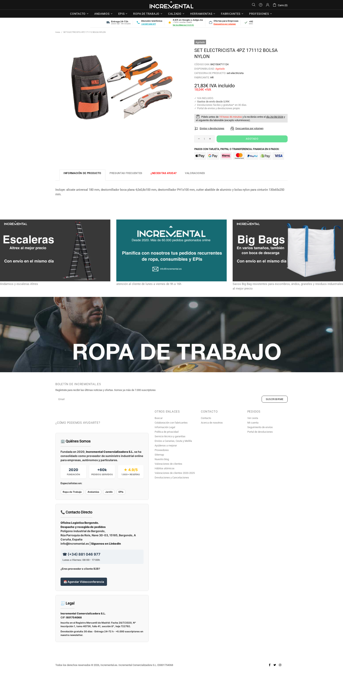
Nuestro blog (162, 459)
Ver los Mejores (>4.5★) (183, 25)
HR (212, 77)
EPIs (121, 491)
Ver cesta (252, 418)
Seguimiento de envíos (260, 427)
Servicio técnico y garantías (170, 436)
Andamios (93, 491)
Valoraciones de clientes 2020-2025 (175, 472)
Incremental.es (171, 4)
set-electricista (235, 73)
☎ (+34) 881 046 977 (81, 554)
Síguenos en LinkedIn (106, 543)
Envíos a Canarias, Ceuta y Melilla (173, 440)
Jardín (109, 491)
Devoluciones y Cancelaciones (172, 477)
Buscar (159, 418)
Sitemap (159, 454)
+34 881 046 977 (148, 24)
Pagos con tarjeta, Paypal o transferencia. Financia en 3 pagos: (236, 149)
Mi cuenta (252, 422)
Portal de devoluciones (260, 431)
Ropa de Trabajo (72, 491)
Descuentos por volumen (225, 24)
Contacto (206, 418)
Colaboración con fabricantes (171, 422)
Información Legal (165, 427)
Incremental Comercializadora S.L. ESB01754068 (146, 665)
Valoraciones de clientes (168, 463)
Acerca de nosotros (212, 422)
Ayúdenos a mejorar (166, 445)
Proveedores (162, 450)
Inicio (57, 32)
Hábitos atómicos (164, 468)
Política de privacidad (166, 431)
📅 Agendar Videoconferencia (84, 581)
